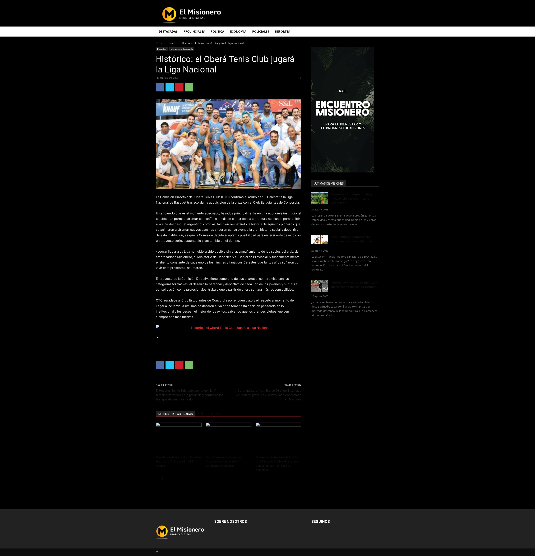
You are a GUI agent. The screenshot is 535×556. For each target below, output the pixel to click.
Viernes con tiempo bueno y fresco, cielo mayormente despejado (351, 198)
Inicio (159, 43)
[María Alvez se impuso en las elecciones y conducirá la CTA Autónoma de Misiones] (228, 438)
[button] (374, 32)
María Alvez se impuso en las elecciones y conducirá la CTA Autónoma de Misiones (224, 461)
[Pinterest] (179, 87)
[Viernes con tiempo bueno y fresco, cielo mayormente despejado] (319, 198)
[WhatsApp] (189, 87)
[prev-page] (158, 478)
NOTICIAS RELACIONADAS (175, 414)
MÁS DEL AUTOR (209, 414)
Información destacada (181, 48)
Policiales (260, 31)
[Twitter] (170, 87)
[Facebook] (160, 87)
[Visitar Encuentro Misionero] (345, 109)
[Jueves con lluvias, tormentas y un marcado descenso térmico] (319, 286)
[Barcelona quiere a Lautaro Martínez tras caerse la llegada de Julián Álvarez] (178, 438)
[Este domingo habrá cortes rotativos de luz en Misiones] (319, 239)
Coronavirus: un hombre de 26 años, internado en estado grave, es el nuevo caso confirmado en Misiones (269, 395)
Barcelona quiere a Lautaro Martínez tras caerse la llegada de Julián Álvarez (178, 461)
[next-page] (165, 478)
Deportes (172, 43)
